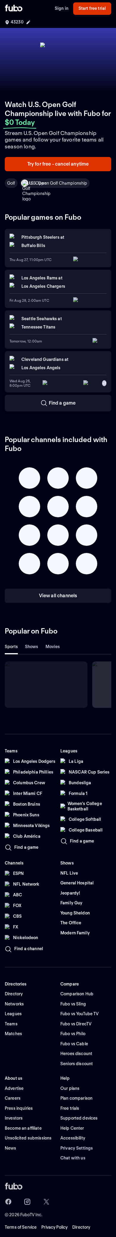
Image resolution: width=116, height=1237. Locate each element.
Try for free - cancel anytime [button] (58, 164)
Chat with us (72, 1158)
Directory (81, 1227)
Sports (11, 646)
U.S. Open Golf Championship (58, 183)
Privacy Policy (54, 1227)
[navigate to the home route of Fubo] (14, 8)
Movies (53, 646)
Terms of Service (21, 1227)
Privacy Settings (76, 1148)
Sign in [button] (61, 8)
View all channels (58, 595)
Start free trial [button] (92, 8)
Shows (31, 646)
